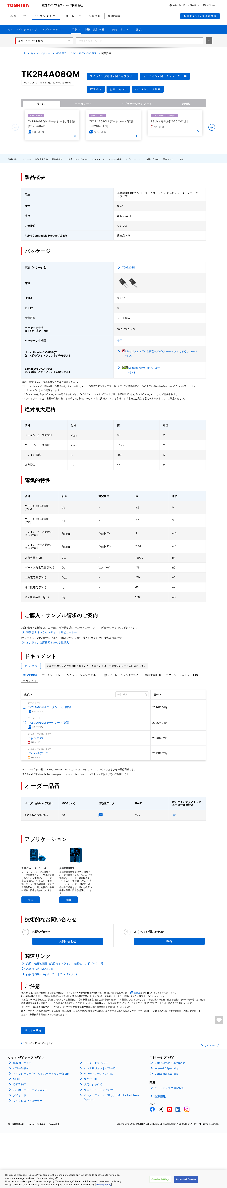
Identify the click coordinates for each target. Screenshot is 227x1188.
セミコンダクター (41, 53)
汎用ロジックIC (93, 1084)
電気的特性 (57, 159)
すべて (41, 103)
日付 (156, 694)
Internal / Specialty (166, 1068)
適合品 (137, 993)
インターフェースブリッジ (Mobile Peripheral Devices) (111, 1097)
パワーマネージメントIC (98, 1073)
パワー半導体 (21, 1068)
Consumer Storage (166, 1073)
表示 (119, 340)
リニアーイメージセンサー (100, 1089)
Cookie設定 (54, 1124)
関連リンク (168, 159)
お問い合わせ (152, 159)
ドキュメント (98, 159)
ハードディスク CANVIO (169, 1088)
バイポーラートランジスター (30, 1089)
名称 (27, 694)
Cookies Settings (160, 1179)
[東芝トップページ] (24, 5)
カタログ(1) (30, 681)
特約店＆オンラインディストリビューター (51, 632)
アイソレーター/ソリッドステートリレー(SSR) (41, 1073)
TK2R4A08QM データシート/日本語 (49, 707)
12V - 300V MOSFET (83, 53)
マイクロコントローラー (27, 1100)
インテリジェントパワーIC (100, 1068)
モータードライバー (96, 1062)
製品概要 (12, 159)
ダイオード (19, 1095)
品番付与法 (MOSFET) (39, 968)
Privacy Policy (103, 1184)
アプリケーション (134, 159)
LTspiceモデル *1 (38, 753)
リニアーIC (90, 1079)
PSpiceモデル (36, 738)
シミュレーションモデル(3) (82, 675)
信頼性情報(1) (152, 675)
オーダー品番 (115, 159)
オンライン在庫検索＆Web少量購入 (47, 642)
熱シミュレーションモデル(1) (121, 675)
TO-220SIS (129, 267)
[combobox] (139, 40)
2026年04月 (160, 707)
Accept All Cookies (186, 1179)
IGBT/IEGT (19, 1084)
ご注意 (180, 159)
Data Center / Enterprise (170, 1062)
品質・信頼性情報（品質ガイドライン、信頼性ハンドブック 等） (66, 963)
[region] (113, 1179)
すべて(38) (30, 675)
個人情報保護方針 (16, 1124)
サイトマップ (212, 1045)
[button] (185, 5)
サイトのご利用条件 (36, 1124)
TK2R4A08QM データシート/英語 (48, 722)
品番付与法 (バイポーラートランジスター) (51, 974)
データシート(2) (51, 675)
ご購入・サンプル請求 (77, 159)
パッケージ (25, 159)
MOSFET (61, 53)
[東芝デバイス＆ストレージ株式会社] (62, 5)
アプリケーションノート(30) (183, 675)
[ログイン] (219, 1020)
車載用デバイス (22, 1062)
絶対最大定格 (41, 159)
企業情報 (160, 1096)
